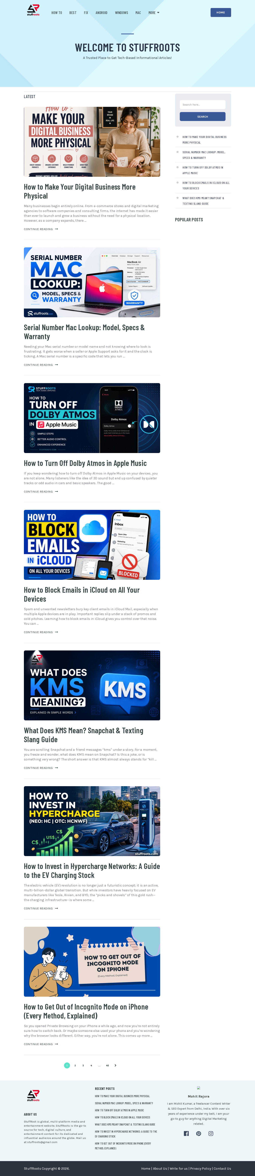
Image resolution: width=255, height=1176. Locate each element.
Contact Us (222, 1168)
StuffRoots (32, 1168)
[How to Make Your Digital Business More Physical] (92, 142)
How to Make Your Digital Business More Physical (80, 191)
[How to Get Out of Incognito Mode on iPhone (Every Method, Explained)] (92, 962)
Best (73, 12)
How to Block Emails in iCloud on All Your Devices (82, 594)
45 (107, 1065)
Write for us (179, 1168)
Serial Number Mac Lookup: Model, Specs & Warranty (84, 331)
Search (202, 116)
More (152, 12)
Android (102, 12)
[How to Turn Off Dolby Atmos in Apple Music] (92, 418)
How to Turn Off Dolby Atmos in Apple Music (85, 462)
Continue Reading (38, 229)
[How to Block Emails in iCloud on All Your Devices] (92, 545)
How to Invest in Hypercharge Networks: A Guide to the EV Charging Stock (92, 870)
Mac (138, 12)
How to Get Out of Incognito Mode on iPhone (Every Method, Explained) (86, 1011)
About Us (160, 1168)
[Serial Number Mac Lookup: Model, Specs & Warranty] (92, 282)
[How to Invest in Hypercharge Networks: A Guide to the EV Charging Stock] (92, 821)
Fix (86, 12)
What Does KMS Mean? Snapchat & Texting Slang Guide (83, 734)
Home (221, 12)
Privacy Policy (200, 1168)
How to (57, 12)
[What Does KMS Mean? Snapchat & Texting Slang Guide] (92, 685)
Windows (121, 12)
